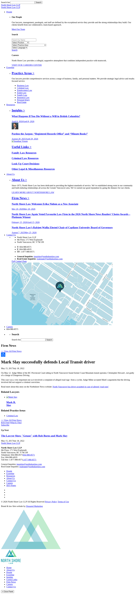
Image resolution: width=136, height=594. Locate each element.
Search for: (5, 2)
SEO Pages (11, 485)
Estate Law (21, 93)
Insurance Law (23, 97)
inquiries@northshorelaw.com (46, 256)
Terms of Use (63, 502)
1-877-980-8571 (29, 460)
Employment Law (24, 90)
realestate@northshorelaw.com (50, 259)
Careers (9, 483)
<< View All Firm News (11, 351)
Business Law (23, 85)
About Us (10, 478)
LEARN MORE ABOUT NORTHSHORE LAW (33, 192)
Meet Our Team (18, 29)
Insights (9, 577)
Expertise (10, 473)
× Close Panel (7, 592)
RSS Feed (5, 422)
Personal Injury (23, 100)
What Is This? (16, 422)
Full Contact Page (19, 261)
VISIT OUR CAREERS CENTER (27, 65)
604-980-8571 (29, 455)
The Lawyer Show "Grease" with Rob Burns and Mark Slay (34, 435)
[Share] (68, 354)
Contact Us (11, 481)
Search (14, 50)
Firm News (11, 582)
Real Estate (21, 102)
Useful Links (11, 579)
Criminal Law (23, 88)
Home (9, 567)
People (9, 471)
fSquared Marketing (34, 506)
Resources (10, 476)
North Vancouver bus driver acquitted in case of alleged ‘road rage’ (81, 387)
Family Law (22, 95)
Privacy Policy (51, 502)
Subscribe (5, 425)
